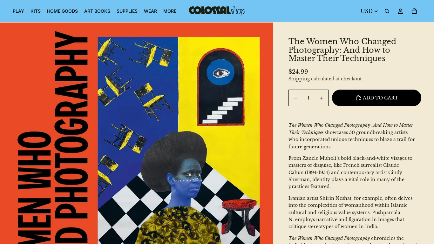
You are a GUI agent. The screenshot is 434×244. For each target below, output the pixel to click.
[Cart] (414, 11)
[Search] (387, 11)
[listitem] (170, 11)
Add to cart (380, 98)
